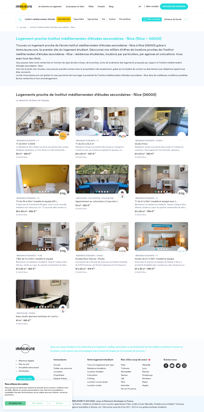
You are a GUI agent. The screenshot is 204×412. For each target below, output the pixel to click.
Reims (145, 382)
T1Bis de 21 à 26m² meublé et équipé (34, 259)
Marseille (146, 365)
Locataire (58, 372)
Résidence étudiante (96, 368)
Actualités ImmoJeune (29, 367)
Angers (145, 385)
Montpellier (126, 372)
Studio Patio (141, 144)
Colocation (92, 375)
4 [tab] (45, 134)
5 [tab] (48, 134)
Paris (123, 365)
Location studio (94, 385)
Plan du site (24, 364)
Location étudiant (95, 372)
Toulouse (125, 368)
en (140, 6)
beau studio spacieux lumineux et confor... (37, 316)
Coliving (90, 378)
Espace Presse (60, 378)
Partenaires (24, 371)
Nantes (124, 375)
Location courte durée (97, 382)
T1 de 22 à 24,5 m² (84, 144)
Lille (122, 378)
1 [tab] (37, 134)
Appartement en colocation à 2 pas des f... (97, 201)
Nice (123, 382)
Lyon (144, 368)
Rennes (145, 372)
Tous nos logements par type (100, 365)
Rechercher (64, 19)
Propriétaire (59, 375)
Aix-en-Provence (128, 389)
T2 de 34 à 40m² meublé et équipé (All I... (37, 201)
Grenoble (125, 385)
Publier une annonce (63, 368)
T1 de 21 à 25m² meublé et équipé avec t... (156, 201)
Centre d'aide (25, 379)
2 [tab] (40, 134)
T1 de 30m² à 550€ (25, 144)
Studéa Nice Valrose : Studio (90, 259)
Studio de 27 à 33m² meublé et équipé (154, 259)
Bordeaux (146, 378)
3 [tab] (42, 134)
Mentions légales (26, 361)
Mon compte (152, 6)
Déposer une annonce (174, 6)
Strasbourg (147, 375)
